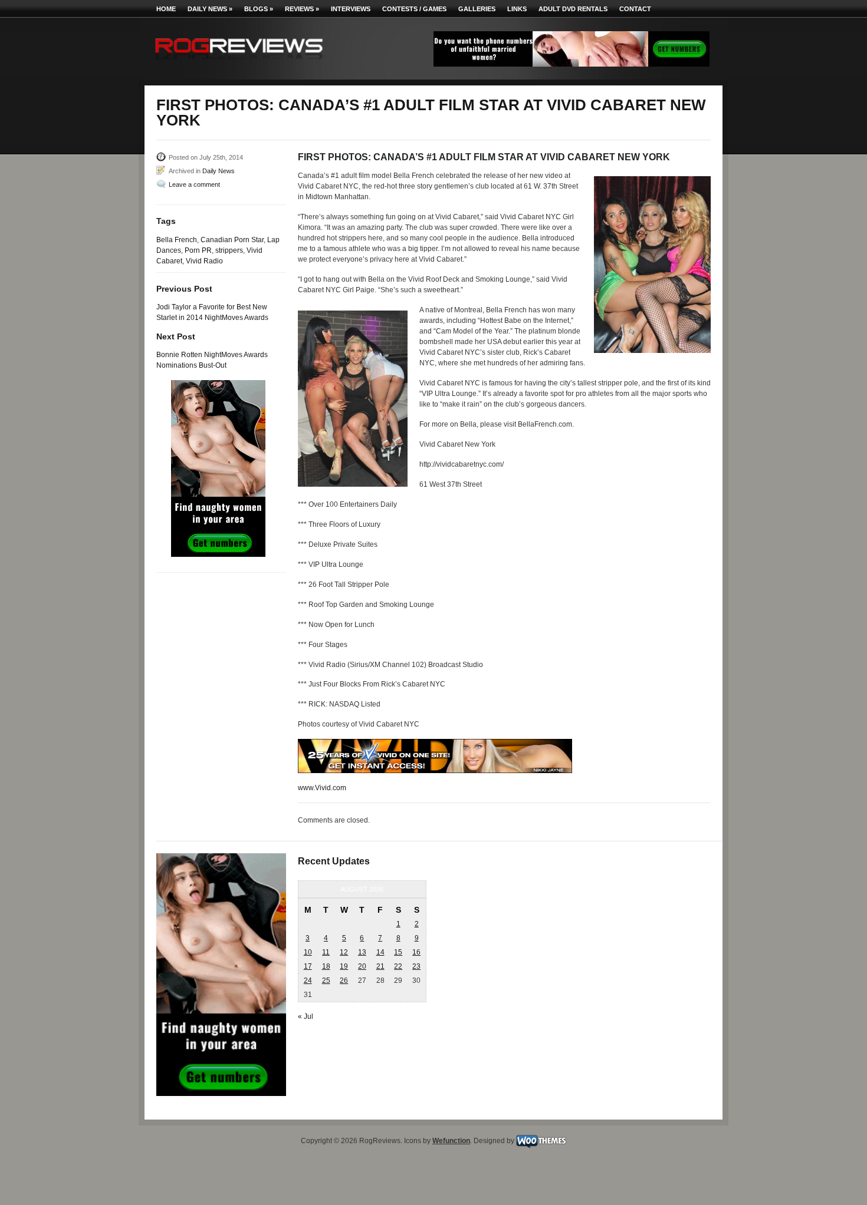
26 (344, 980)
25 (326, 980)
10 (308, 952)
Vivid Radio (204, 261)
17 (308, 966)
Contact (635, 8)
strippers (229, 250)
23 (416, 966)
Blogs (258, 8)
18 (326, 966)
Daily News (210, 8)
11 (326, 952)
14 (380, 952)
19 (344, 966)
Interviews (350, 8)
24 (308, 980)
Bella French (176, 240)
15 (398, 952)
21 (380, 966)
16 (416, 952)
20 (362, 966)
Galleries (476, 8)
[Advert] (572, 64)
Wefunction (451, 1141)
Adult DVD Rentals (572, 8)
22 (398, 966)
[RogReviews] (238, 62)
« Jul (305, 1016)
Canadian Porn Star (232, 240)
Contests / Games (414, 8)
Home (166, 8)
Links (517, 8)
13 (362, 952)
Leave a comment (194, 184)
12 (344, 952)
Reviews (302, 8)
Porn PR (198, 250)
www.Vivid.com (322, 788)
